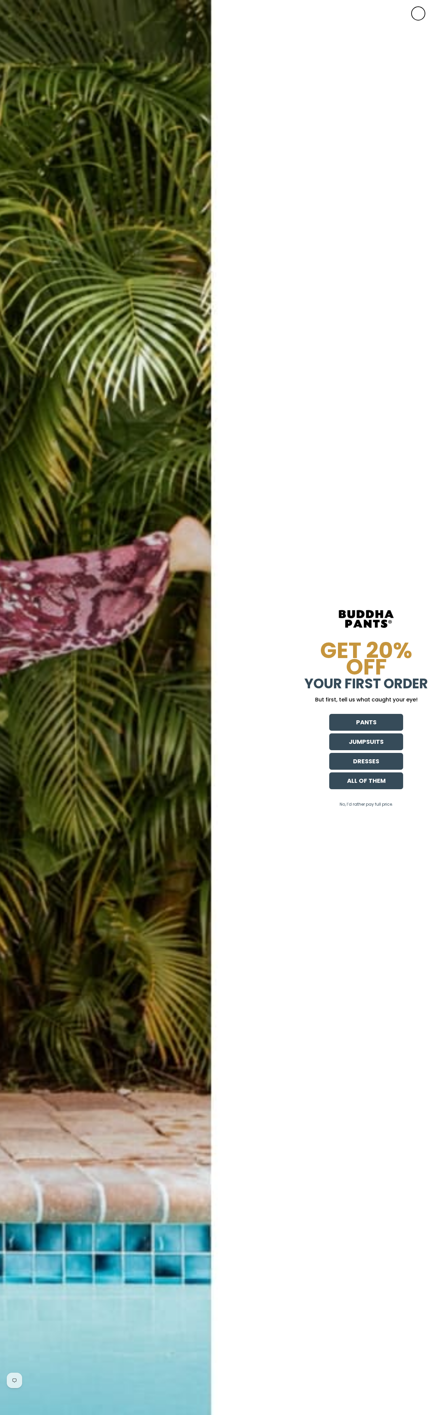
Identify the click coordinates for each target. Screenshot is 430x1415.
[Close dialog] (418, 13)
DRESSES (366, 761)
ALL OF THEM (366, 780)
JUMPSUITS (366, 741)
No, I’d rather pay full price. (366, 804)
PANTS (366, 722)
